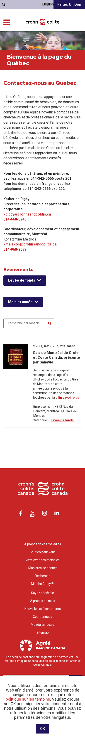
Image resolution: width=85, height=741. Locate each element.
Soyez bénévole (42, 593)
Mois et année (20, 302)
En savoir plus (68, 397)
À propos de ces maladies (42, 544)
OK (42, 728)
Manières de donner (42, 568)
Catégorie (40, 420)
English (48, 4)
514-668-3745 (15, 219)
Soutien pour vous (43, 552)
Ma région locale (42, 624)
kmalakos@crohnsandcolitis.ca (30, 244)
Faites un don (69, 4)
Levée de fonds (21, 280)
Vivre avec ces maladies (42, 560)
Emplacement (43, 406)
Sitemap (42, 632)
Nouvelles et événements (42, 609)
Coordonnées (42, 616)
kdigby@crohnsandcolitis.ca (27, 214)
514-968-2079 (15, 249)
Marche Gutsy (42, 584)
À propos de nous (42, 601)
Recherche (42, 576)
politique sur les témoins (28, 699)
